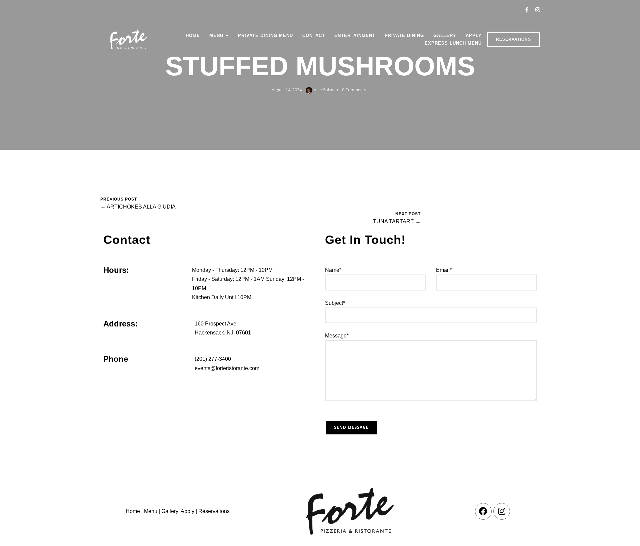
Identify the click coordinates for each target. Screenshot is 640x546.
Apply (474, 35)
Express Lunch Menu (453, 43)
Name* (333, 270)
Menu (216, 35)
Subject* (335, 303)
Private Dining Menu (265, 35)
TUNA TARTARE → (397, 221)
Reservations (513, 39)
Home (193, 35)
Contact (313, 35)
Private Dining (404, 35)
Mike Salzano (325, 90)
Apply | (189, 511)
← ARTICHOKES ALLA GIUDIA (138, 207)
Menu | (152, 511)
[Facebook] (483, 511)
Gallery (444, 35)
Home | (134, 511)
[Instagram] (501, 511)
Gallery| (170, 511)
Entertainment (354, 35)
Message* (337, 335)
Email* (444, 270)
